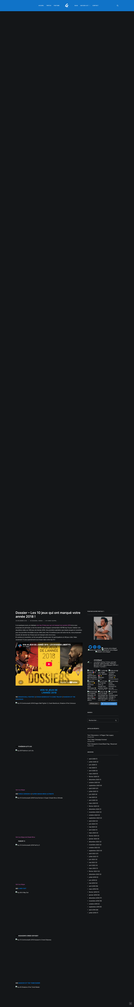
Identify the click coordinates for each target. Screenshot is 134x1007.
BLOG (76, 5)
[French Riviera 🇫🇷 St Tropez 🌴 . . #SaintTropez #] (92, 674)
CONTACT (95, 5)
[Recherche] (102, 720)
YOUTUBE (56, 5)
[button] (117, 5)
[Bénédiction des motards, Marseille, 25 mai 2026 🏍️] (92, 696)
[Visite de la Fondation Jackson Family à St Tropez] (113, 674)
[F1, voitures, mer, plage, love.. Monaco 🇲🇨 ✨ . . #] (103, 674)
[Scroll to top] (130, 1003)
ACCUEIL (41, 5)
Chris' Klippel (52, 620)
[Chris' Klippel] (67, 5)
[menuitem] (41, 5)
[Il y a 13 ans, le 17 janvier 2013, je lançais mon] (103, 685)
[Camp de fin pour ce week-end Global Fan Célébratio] (103, 696)
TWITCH (48, 5)
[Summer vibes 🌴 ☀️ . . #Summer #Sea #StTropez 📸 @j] (92, 685)
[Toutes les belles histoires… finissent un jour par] (113, 685)
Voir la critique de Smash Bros (25, 837)
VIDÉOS (40, 620)
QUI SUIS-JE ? (84, 5)
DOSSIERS (34, 620)
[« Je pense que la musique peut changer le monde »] (113, 696)
